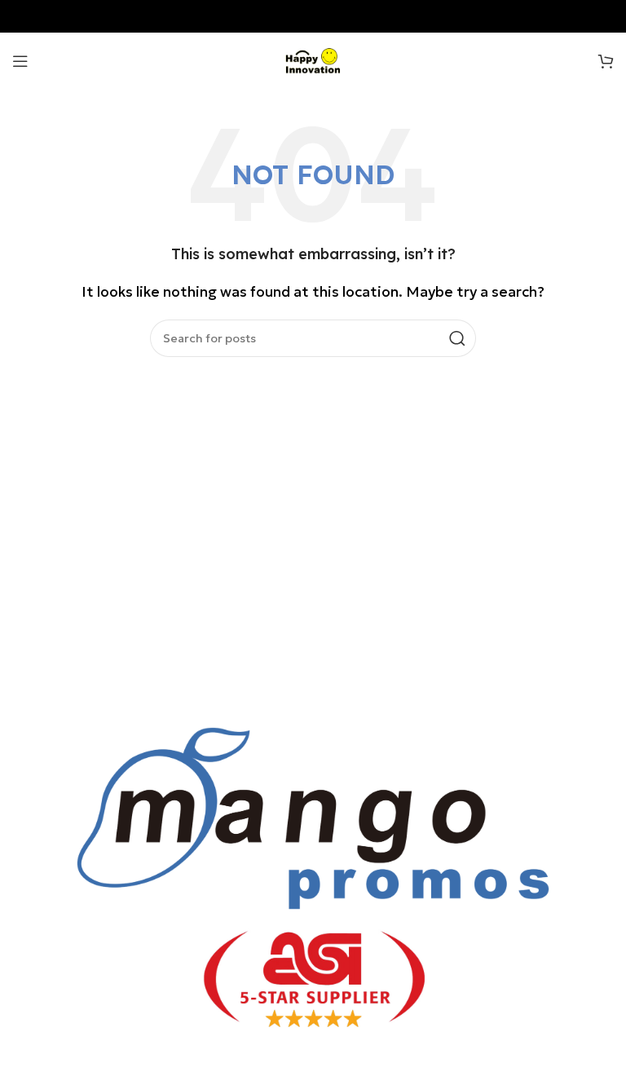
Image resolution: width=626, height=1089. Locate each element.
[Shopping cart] (605, 61)
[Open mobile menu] (20, 61)
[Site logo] (313, 59)
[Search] (457, 338)
